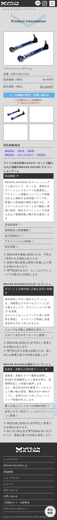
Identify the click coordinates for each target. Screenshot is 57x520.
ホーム (6, 9)
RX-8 (21, 150)
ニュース (8, 484)
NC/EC (41, 154)
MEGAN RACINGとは (15, 465)
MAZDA (9, 150)
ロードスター (26, 154)
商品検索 (8, 472)
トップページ (11, 459)
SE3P (31, 150)
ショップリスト (12, 478)
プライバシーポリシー (15, 508)
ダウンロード (11, 490)
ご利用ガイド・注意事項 (28, 100)
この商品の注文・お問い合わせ (30, 95)
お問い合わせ (11, 496)
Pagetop (54, 413)
